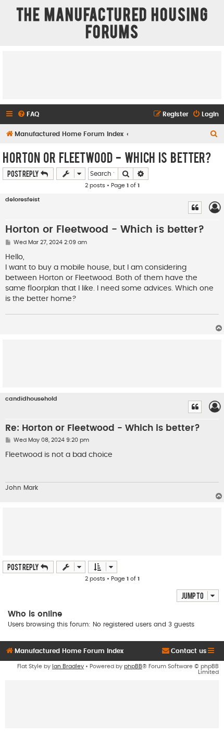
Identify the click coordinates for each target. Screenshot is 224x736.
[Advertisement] (112, 74)
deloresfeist (22, 199)
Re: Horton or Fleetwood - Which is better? (102, 428)
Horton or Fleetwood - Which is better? (107, 157)
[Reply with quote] (195, 207)
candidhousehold (31, 399)
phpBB (133, 666)
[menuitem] (28, 114)
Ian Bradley (68, 666)
